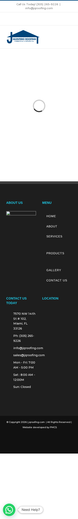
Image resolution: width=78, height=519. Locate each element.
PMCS (53, 427)
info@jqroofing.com (39, 8)
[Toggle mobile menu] (70, 37)
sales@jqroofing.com (24, 355)
